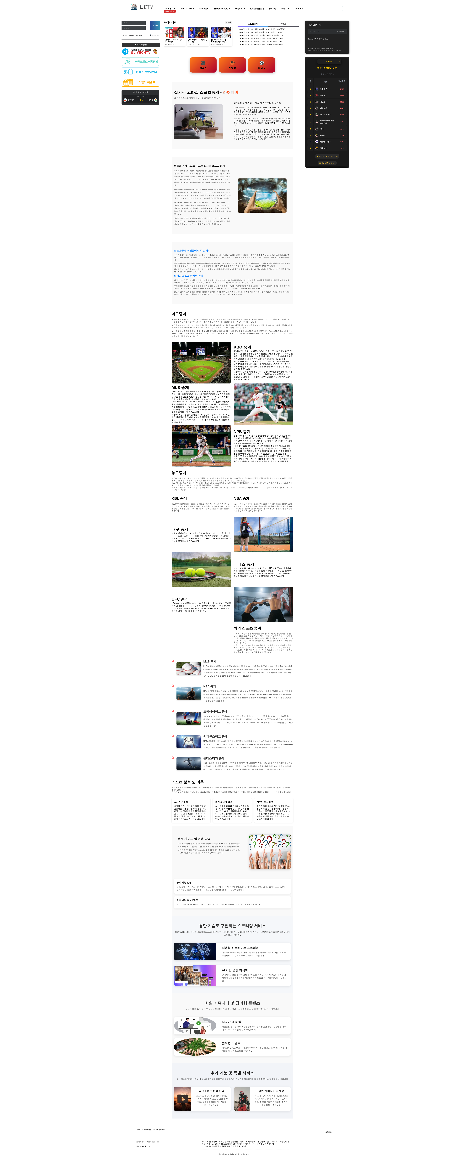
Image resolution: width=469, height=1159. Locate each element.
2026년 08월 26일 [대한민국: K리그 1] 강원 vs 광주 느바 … (262, 44)
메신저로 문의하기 (144, 1146)
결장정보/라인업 (221, 8)
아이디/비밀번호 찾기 (136, 35)
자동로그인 (155, 35)
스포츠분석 (204, 8)
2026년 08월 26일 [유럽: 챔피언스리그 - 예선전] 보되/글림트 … (263, 29)
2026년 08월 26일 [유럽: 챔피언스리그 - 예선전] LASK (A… (262, 32)
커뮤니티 (239, 8)
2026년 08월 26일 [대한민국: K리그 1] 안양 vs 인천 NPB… (261, 38)
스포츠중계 (169, 9)
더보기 (228, 22)
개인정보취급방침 (143, 1129)
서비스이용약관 (159, 1129)
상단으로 (328, 1132)
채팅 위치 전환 (141, 45)
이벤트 (284, 8)
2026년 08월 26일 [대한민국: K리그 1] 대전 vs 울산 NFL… (261, 41)
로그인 (155, 25)
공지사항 (273, 8)
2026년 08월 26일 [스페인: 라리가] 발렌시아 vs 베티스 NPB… (263, 35)
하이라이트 (299, 8)
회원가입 (124, 35)
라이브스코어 (187, 8)
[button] (340, 8)
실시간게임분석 (257, 8)
